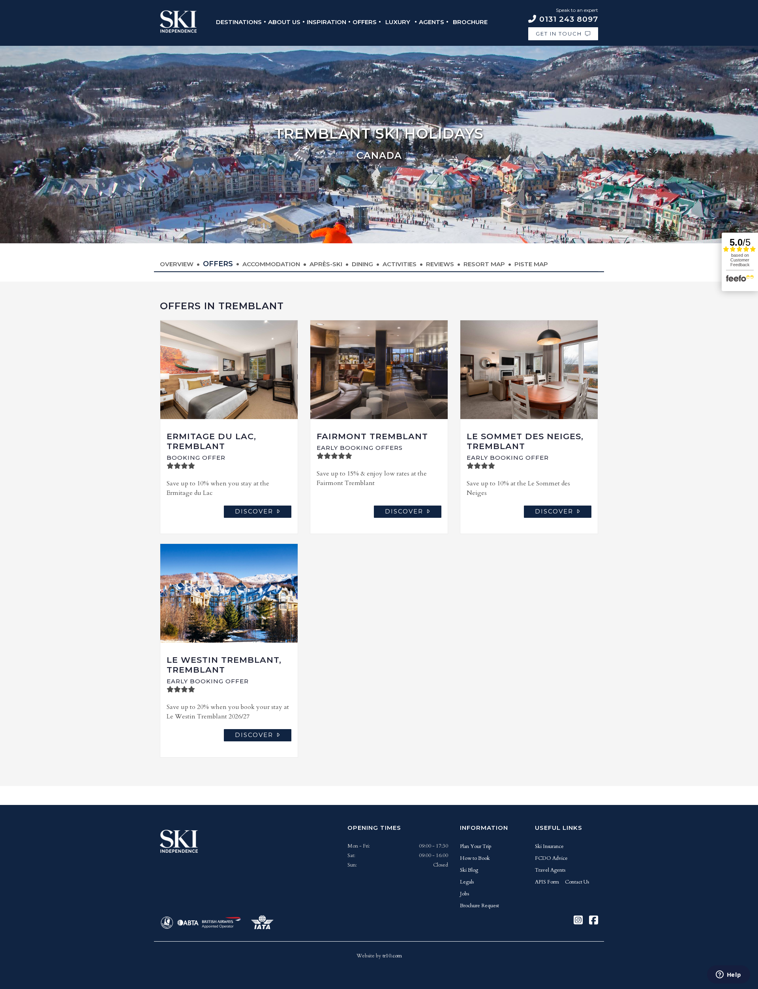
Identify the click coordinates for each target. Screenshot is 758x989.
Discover (254, 511)
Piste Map (531, 264)
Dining (362, 264)
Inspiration (326, 22)
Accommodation (271, 264)
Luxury (397, 22)
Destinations (239, 22)
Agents (431, 22)
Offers (365, 22)
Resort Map (484, 264)
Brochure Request (479, 905)
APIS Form (547, 882)
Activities (400, 264)
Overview (176, 264)
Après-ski (326, 264)
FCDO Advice (551, 858)
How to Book (475, 858)
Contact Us (577, 882)
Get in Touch (559, 33)
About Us (284, 22)
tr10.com (392, 955)
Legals (467, 882)
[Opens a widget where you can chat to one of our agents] (728, 975)
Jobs (464, 893)
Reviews (440, 264)
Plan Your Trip (476, 846)
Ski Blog (469, 870)
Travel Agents (550, 870)
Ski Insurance (549, 846)
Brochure (470, 22)
